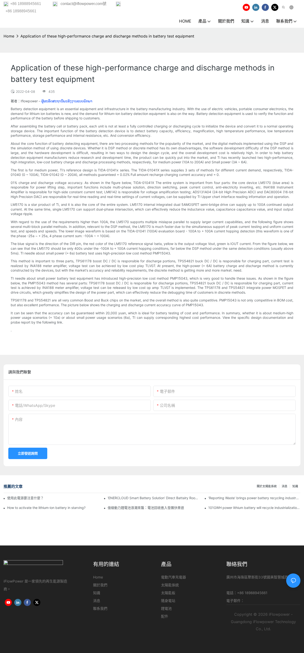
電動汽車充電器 (173, 577)
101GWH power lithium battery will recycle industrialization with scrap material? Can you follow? (254, 508)
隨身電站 (168, 600)
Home (9, 36)
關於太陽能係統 (267, 486)
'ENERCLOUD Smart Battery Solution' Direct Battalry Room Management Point (154, 498)
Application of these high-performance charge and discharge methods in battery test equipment (107, 36)
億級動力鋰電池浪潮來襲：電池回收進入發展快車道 (146, 508)
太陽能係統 (170, 585)
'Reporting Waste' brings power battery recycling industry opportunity (254, 498)
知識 (295, 486)
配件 (164, 616)
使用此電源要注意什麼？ (25, 498)
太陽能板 (168, 593)
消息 (284, 486)
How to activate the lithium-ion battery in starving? (46, 508)
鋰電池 (166, 608)
